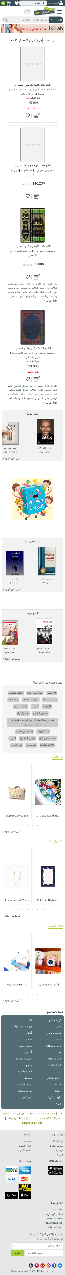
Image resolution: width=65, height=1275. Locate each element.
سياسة (28, 1078)
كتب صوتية (33, 1113)
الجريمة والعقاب (31, 699)
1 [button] (43, 825)
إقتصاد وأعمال (54, 1033)
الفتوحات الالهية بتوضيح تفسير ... (32, 85)
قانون (58, 1104)
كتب (60, 1113)
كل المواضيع (55, 1020)
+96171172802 (54, 1219)
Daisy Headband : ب (47, 816)
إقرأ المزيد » (50, 301)
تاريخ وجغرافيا (53, 1046)
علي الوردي (16, 745)
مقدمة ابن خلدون (24, 731)
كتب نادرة (31, 1118)
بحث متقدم (49, 1113)
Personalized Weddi (17, 900)
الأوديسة (46, 706)
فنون (58, 1026)
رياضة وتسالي (54, 1078)
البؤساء (35, 706)
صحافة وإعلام (54, 1059)
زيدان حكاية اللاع (45, 448)
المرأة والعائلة (54, 1065)
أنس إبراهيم (46, 582)
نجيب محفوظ (50, 699)
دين (59, 1071)
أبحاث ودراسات (15, 1118)
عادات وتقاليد (25, 1091)
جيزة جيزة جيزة (35, 693)
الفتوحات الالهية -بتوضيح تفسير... (32, 348)
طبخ (59, 1039)
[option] (47, 792)
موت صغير (13, 699)
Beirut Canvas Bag (17, 816)
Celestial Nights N (47, 900)
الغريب (12, 738)
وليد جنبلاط (44, 652)
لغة (30, 1020)
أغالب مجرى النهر (47, 738)
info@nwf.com (54, 1223)
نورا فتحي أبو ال (9, 452)
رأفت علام (14, 582)
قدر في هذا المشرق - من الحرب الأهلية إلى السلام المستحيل (32, 722)
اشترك (17, 1253)
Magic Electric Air (17, 985)
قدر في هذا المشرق (45, 648)
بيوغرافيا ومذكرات (22, 1026)
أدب (59, 1052)
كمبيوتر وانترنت (24, 1059)
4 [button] (27, 825)
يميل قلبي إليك (10, 448)
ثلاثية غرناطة (47, 745)
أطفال (29, 1033)
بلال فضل (52, 693)
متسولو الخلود (47, 579)
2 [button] (37, 825)
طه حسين (31, 745)
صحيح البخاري (40, 713)
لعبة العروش (43, 731)
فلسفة (58, 1084)
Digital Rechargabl (48, 985)
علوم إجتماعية (24, 1084)
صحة (29, 1039)
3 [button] (32, 825)
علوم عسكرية (54, 1097)
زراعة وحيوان (25, 1046)
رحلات (58, 1091)
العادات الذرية (21, 706)
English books (32, 1123)
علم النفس (26, 1097)
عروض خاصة (17, 1113)
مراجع (29, 1065)
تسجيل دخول (53, 3)
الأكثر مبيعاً (45, 1118)
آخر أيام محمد (9, 648)
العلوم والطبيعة (24, 1071)
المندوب (15, 579)
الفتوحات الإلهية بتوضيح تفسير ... (32, 165)
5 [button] (22, 825)
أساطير (28, 1052)
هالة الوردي (9, 652)
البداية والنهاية (15, 693)
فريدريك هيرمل (44, 452)
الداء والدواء (23, 713)
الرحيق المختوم (27, 738)
